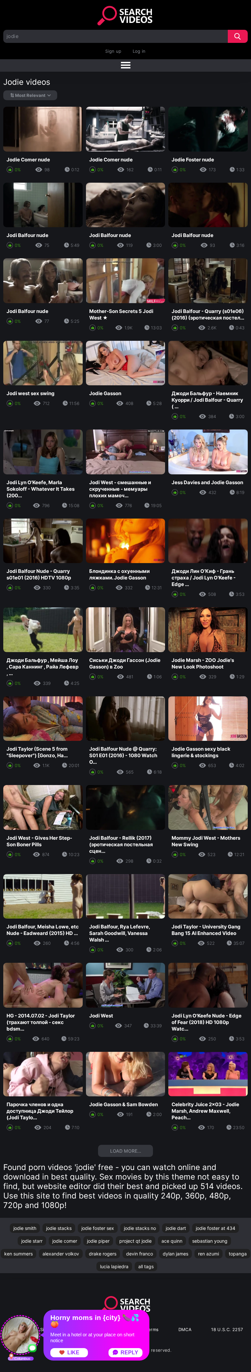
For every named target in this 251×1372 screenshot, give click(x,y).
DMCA (185, 1329)
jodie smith (24, 1228)
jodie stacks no (140, 1228)
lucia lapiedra (114, 1266)
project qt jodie (135, 1241)
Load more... (125, 1151)
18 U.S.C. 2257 (227, 1329)
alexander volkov (60, 1253)
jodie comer (64, 1241)
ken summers (18, 1253)
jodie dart (176, 1228)
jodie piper (98, 1241)
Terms (152, 1329)
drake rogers (102, 1253)
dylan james (175, 1253)
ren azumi (208, 1253)
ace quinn (171, 1241)
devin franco (139, 1253)
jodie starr (31, 1241)
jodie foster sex (97, 1228)
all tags (146, 1266)
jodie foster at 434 (215, 1228)
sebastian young (209, 1241)
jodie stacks (59, 1228)
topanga (238, 1253)
